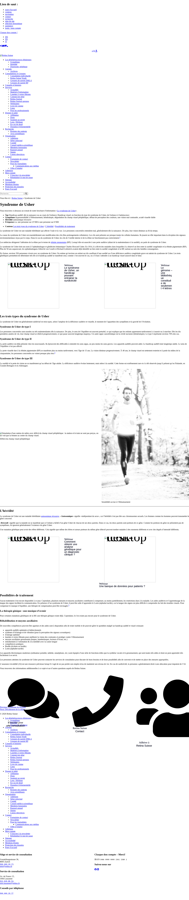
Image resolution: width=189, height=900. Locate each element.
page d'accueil (11, 10)
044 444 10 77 (6, 864)
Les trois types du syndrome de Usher (28, 226)
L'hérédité (49, 226)
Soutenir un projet (17, 120)
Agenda (8, 69)
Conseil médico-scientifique (21, 145)
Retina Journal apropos (19, 101)
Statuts (13, 152)
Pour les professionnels (19, 110)
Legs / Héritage (16, 122)
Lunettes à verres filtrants (20, 94)
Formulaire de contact (19, 159)
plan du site (9, 21)
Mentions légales (12, 184)
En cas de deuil (16, 124)
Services (8, 87)
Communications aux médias (27, 166)
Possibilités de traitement (65, 226)
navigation (9, 14)
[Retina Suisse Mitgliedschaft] (144, 687)
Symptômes (15, 62)
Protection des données (14, 187)
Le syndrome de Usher (66, 211)
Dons (12, 117)
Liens (12, 108)
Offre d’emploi (16, 168)
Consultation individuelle (20, 76)
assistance (9, 26)
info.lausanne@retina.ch (10, 883)
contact (8, 17)
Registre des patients (18, 131)
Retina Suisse (17, 198)
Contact (8, 157)
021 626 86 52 (6, 881)
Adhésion (14, 138)
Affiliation (14, 115)
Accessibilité (10, 182)
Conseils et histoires (13, 85)
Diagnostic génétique (18, 67)
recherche (9, 19)
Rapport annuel (16, 150)
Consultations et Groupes (15, 73)
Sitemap (8, 180)
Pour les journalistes (18, 164)
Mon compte (10, 173)
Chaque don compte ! (8, 32)
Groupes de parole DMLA (21, 80)
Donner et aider (11, 113)
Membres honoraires (18, 147)
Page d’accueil (11, 189)
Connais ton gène (17, 97)
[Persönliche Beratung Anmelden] (15, 687)
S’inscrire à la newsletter (20, 175)
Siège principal (16, 140)
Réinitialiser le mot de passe (21, 177)
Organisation (10, 136)
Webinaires (14, 104)
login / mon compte (13, 28)
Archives (14, 71)
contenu (8, 12)
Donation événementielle (20, 127)
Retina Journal (16, 99)
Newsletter (14, 161)
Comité (13, 143)
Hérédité (13, 64)
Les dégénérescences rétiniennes (18, 60)
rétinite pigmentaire (58, 242)
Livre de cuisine (16, 106)
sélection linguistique (13, 23)
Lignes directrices (17, 154)
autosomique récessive (50, 516)
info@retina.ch (6, 866)
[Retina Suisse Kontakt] (80, 687)
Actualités (14, 90)
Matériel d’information (19, 92)
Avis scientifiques (17, 134)
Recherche (9, 129)
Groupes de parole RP (19, 83)
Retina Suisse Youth (18, 78)
